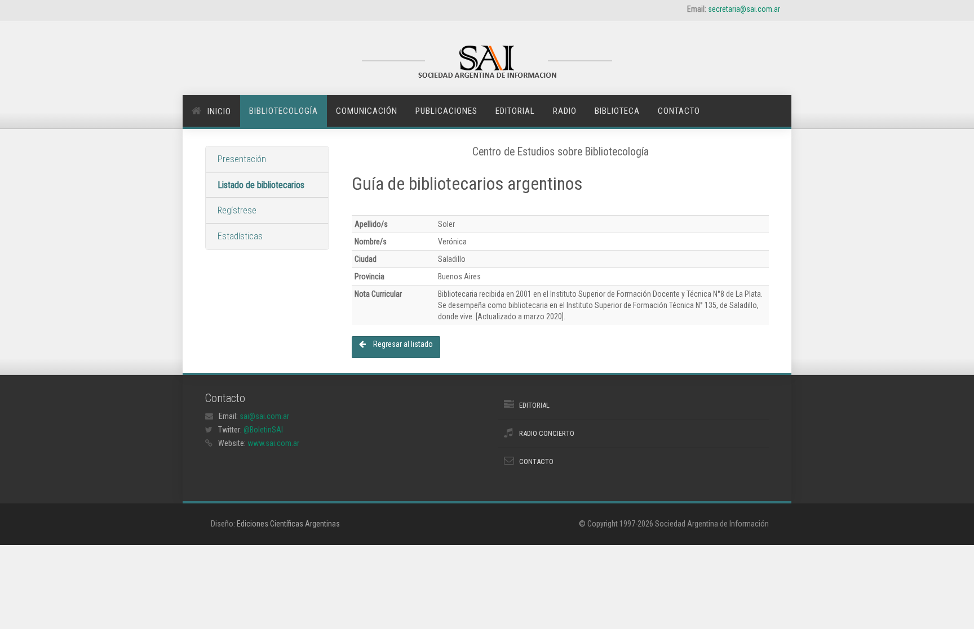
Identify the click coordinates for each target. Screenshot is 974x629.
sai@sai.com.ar (264, 416)
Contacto (679, 111)
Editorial (515, 111)
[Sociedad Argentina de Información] (487, 63)
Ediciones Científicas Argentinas (288, 523)
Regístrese (237, 210)
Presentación (242, 159)
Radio (565, 111)
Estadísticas (240, 236)
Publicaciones (446, 111)
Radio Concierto (546, 433)
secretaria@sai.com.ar (744, 9)
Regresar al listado (402, 344)
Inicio (219, 111)
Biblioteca (617, 111)
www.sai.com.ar (273, 443)
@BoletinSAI (263, 429)
